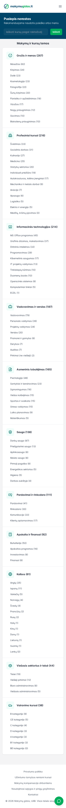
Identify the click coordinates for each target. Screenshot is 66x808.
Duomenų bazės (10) (21, 275)
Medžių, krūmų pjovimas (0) (25, 212)
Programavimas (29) (21, 252)
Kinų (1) (14, 628)
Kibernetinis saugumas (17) (24, 258)
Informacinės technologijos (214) (37, 226)
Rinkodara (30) (18, 509)
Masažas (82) (17, 64)
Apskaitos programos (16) (24, 548)
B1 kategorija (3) (19, 742)
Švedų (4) (15, 605)
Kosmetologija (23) (20, 81)
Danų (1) (14, 634)
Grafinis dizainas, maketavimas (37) (29, 241)
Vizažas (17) (16, 104)
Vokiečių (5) (16, 594)
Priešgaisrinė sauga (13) (23, 446)
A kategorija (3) (18, 736)
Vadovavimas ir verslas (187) (34, 306)
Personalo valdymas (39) (23, 321)
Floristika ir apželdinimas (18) (25, 98)
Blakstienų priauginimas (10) (25, 121)
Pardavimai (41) (18, 503)
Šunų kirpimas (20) (20, 92)
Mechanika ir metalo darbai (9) (26, 184)
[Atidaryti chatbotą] (58, 801)
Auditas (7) (16, 349)
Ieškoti (56, 31)
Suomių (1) (15, 646)
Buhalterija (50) (18, 543)
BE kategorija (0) (19, 748)
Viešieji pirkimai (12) (20, 679)
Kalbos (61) (24, 574)
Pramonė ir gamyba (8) (22, 338)
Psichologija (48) (19, 378)
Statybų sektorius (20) (22, 167)
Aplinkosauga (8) (19, 452)
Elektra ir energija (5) (21, 207)
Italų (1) (14, 623)
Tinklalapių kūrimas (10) (23, 269)
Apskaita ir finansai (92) (32, 534)
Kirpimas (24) (17, 69)
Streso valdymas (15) (21, 406)
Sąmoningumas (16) (20, 389)
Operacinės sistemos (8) (23, 281)
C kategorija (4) (18, 725)
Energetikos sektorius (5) (23, 469)
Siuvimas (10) (17, 115)
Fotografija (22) (18, 87)
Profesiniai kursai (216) (31, 135)
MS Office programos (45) (24, 235)
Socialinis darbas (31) (21, 149)
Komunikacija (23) (19, 514)
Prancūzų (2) (17, 611)
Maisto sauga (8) (19, 457)
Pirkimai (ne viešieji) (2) (22, 355)
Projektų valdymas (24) (22, 326)
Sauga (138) (24, 432)
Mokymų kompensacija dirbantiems (33, 783)
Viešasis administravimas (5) (25, 691)
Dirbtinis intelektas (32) (22, 246)
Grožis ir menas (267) (30, 55)
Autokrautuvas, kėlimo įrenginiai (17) (29, 178)
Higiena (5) (16, 475)
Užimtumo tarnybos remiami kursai (33, 777)
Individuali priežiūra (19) (23, 172)
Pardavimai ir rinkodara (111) (34, 494)
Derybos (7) (16, 344)
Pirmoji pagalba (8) (20, 463)
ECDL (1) (14, 292)
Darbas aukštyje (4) (20, 480)
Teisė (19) (15, 674)
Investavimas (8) (19, 554)
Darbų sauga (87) (19, 440)
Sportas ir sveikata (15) (22, 401)
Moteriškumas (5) (19, 418)
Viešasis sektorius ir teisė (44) (35, 665)
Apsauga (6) (17, 195)
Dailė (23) (15, 75)
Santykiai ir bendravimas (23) (26, 383)
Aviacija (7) (16, 190)
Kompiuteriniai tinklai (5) (23, 287)
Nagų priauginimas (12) (22, 110)
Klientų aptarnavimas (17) (23, 520)
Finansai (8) (16, 560)
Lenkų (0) (15, 651)
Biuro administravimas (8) (23, 685)
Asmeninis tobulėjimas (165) (34, 369)
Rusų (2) (14, 617)
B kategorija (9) (18, 713)
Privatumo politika (33, 771)
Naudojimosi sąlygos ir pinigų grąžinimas (33, 788)
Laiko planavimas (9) (21, 412)
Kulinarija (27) (17, 155)
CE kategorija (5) (19, 719)
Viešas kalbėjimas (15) (22, 395)
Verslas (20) (16, 332)
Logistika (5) (17, 201)
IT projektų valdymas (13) (23, 264)
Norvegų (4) (16, 600)
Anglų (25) (15, 582)
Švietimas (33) (18, 144)
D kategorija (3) (18, 731)
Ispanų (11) (16, 588)
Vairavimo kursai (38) (30, 705)
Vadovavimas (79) (20, 315)
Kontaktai (33, 794)
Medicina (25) (17, 161)
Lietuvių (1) (16, 640)
